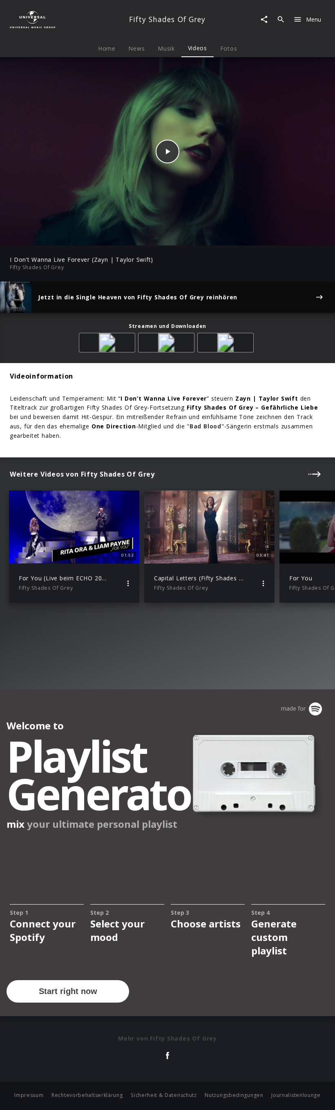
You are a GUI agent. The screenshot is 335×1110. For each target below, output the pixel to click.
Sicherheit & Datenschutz (164, 1095)
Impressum (28, 1095)
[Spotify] (167, 344)
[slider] (135, 235)
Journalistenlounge (296, 1095)
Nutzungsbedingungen (234, 1095)
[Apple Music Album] (108, 344)
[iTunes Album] (227, 344)
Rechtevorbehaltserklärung (87, 1095)
